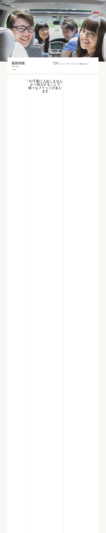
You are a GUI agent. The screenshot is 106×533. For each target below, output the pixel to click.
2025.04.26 (71, 63)
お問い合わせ (95, 12)
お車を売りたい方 (75, 12)
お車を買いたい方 (62, 12)
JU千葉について (50, 12)
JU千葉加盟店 (87, 12)
